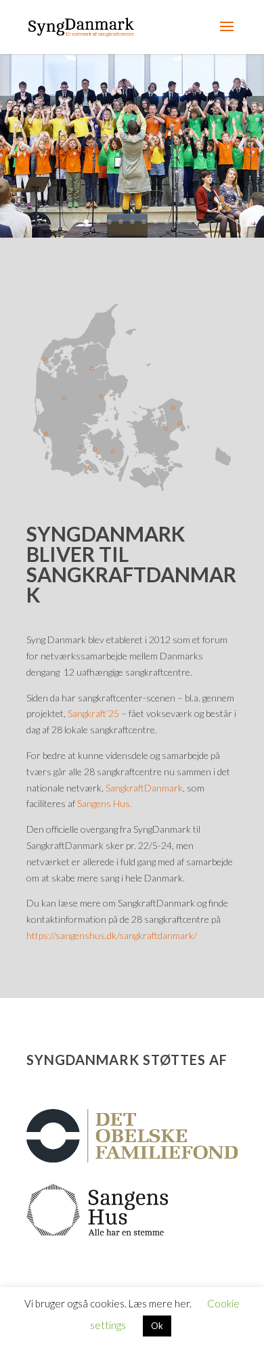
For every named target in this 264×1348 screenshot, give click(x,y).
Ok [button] (157, 1325)
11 (190, 221)
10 (178, 221)
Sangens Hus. (104, 803)
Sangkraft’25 (93, 713)
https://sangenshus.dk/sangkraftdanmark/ (111, 935)
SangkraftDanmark (144, 787)
